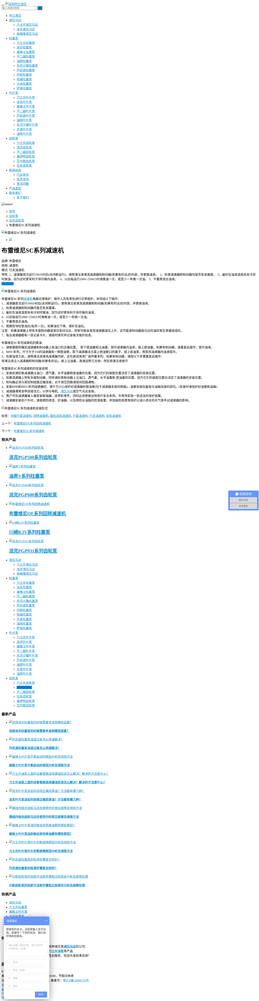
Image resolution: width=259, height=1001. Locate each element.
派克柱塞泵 (24, 47)
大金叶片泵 (24, 129)
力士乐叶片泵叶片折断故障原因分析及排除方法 (41, 851)
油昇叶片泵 (24, 133)
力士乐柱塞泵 (26, 43)
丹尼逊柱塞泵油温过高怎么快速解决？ (35, 748)
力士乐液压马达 (27, 24)
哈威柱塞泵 (24, 79)
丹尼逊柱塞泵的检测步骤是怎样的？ (33, 868)
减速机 (28, 298)
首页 (12, 211)
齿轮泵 (13, 138)
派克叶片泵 (24, 102)
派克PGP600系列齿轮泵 (33, 494)
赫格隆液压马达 (27, 33)
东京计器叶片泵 (27, 124)
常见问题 (23, 183)
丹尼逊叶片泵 (26, 115)
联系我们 (15, 193)
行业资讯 (23, 174)
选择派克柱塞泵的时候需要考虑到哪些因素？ (39, 731)
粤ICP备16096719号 (76, 980)
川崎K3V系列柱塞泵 (29, 532)
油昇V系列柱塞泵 (26, 476)
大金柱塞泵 (24, 83)
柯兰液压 (15, 15)
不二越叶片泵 (26, 111)
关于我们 (23, 197)
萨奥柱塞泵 (24, 88)
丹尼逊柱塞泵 (26, 70)
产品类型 (15, 188)
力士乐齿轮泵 (26, 143)
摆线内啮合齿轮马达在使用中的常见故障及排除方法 (44, 816)
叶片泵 (13, 93)
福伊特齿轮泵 (26, 156)
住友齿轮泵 (24, 165)
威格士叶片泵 (26, 106)
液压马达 (15, 20)
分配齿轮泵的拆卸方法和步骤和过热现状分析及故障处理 (47, 885)
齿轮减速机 (113, 416)
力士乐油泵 (56, 951)
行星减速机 (80, 416)
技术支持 (23, 179)
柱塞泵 (13, 38)
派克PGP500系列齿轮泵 (33, 457)
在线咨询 (8, 283)
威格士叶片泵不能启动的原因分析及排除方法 (39, 765)
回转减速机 (41, 416)
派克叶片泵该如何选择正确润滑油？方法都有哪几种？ (45, 799)
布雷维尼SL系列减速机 (29, 431)
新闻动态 (15, 170)
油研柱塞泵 (24, 61)
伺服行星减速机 (21, 416)
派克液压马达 (26, 29)
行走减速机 (97, 416)
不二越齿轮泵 (26, 152)
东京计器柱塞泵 (27, 65)
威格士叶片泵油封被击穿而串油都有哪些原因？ (41, 833)
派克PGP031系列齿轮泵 (33, 550)
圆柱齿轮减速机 (60, 416)
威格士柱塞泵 (26, 52)
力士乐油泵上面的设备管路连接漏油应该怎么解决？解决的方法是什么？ (57, 782)
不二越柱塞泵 (26, 56)
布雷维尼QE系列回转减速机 (32, 423)
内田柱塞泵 (24, 74)
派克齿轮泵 (24, 147)
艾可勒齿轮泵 (26, 161)
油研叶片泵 (24, 120)
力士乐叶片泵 (26, 97)
